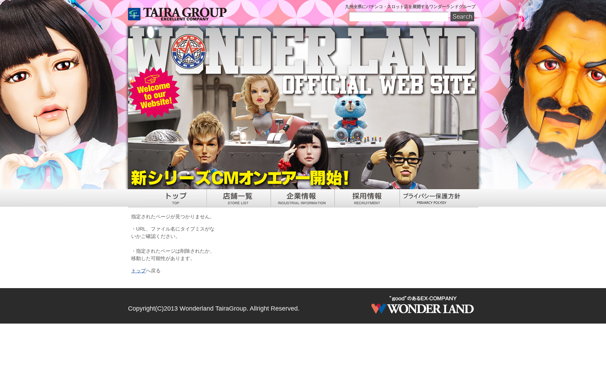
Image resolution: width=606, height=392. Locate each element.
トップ (138, 270)
